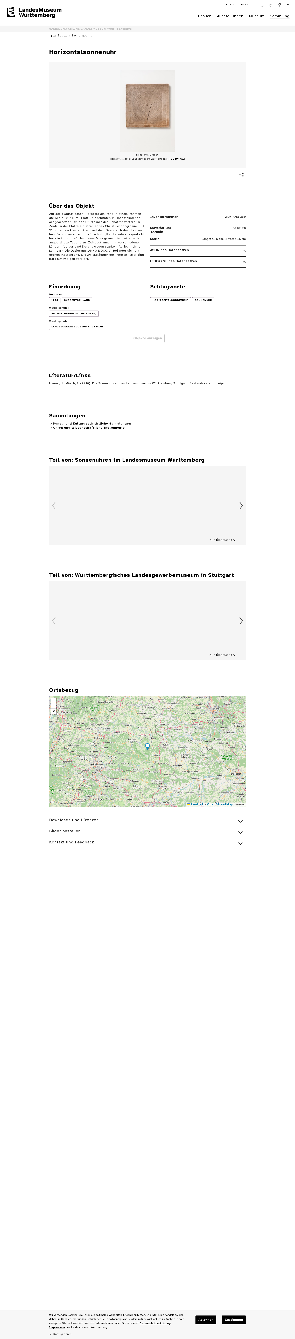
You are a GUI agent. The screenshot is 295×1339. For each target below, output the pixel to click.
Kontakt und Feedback (71, 842)
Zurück (54, 505)
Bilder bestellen (65, 831)
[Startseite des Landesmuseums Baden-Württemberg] (34, 14)
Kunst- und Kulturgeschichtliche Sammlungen (92, 423)
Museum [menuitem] (256, 16)
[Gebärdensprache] (279, 5)
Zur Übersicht (220, 540)
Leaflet (196, 804)
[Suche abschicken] (261, 5)
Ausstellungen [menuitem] (230, 16)
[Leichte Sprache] (270, 5)
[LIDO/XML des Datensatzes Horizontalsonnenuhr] (244, 261)
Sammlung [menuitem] (280, 16)
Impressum (57, 1327)
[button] (147, 747)
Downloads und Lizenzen (74, 820)
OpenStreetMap (220, 804)
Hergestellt (57, 294)
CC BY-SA (177, 159)
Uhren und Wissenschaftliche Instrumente (89, 427)
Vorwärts (241, 505)
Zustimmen (234, 1320)
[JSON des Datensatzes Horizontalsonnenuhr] (244, 250)
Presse (230, 4)
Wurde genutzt (59, 307)
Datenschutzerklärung (155, 1323)
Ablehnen (205, 1320)
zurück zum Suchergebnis (72, 35)
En (288, 4)
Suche (244, 4)
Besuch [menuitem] (205, 16)
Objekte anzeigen (147, 338)
